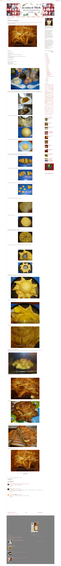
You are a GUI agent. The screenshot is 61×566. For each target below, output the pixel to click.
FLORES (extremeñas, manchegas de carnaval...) (49, 75)
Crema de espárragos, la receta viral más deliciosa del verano (19, 552)
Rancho (52, 98)
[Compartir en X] (9, 479)
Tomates (48, 101)
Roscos (45, 99)
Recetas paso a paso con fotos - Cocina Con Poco (15, 537)
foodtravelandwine (12, 488)
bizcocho (46, 103)
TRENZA (49, 140)
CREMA (51, 89)
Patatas (47, 97)
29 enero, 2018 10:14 (19, 494)
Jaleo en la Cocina (11, 551)
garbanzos (46, 108)
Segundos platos (48, 100)
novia (49, 111)
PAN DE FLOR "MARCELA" (49, 76)
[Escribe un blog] (8, 479)
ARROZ (52, 84)
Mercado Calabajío (11, 557)
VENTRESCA (52, 101)
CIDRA (45, 88)
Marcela (18, 22)
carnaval (47, 104)
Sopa (52, 100)
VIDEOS (47, 16)
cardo (45, 104)
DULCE (52, 90)
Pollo (51, 98)
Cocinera (46, 90)
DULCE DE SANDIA (49, 123)
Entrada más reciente (11, 512)
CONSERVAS (33, 16)
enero (47, 77)
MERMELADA (49, 95)
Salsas (50, 99)
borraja (48, 103)
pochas (52, 112)
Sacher (48, 99)
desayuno (46, 107)
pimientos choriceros (49, 112)
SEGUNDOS (23, 16)
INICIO (8, 16)
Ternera (45, 101)
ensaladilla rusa (49, 107)
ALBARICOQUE (46, 84)
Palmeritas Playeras (14, 546)
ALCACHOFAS (49, 84)
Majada (52, 95)
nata (45, 111)
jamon (50, 108)
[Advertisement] (24, 518)
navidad (47, 111)
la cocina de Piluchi (12, 494)
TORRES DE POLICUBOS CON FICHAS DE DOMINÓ (18, 540)
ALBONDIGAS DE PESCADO (50, 154)
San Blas (52, 99)
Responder (11, 486)
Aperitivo (49, 85)
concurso (50, 105)
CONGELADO (48, 88)
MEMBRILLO (46, 95)
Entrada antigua (40, 512)
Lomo (52, 93)
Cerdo (52, 89)
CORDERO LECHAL (47, 89)
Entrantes (11, 478)
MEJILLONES (52, 94)
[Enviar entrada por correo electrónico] (20, 477)
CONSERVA (51, 88)
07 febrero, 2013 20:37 (18, 488)
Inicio (26, 512)
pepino (45, 112)
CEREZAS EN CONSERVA (50, 150)
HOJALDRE (46, 93)
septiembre (47, 62)
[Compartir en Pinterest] (11, 479)
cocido (45, 105)
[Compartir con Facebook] (10, 479)
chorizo (52, 104)
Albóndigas (46, 85)
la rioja (52, 108)
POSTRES (28, 16)
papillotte (51, 111)
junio (47, 65)
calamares (50, 103)
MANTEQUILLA (46, 94)
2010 (46, 81)
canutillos (52, 103)
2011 (46, 80)
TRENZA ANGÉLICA (49, 145)
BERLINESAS (52, 85)
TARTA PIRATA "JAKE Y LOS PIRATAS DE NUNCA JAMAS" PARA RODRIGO (50, 159)
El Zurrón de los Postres (11, 545)
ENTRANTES (13, 16)
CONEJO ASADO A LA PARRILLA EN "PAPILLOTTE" (50, 132)
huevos (48, 108)
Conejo (48, 90)
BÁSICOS (38, 16)
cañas (48, 104)
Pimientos (49, 98)
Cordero (50, 90)
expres (51, 107)
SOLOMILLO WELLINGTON (48, 72)
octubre (47, 61)
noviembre (47, 60)
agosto (47, 63)
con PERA (42, 16)
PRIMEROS (18, 16)
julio (47, 64)
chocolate (51, 104)
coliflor (48, 105)
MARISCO (49, 94)
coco (46, 105)
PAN (13, 478)
